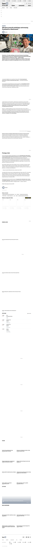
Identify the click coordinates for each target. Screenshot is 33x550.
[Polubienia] (1, 8)
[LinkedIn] (26, 537)
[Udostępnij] (1, 16)
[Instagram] (30, 537)
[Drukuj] (1, 12)
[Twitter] (25, 537)
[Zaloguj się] (26, 3)
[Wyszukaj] (22, 3)
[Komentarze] (1, 10)
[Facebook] (23, 537)
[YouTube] (28, 537)
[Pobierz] (1, 14)
